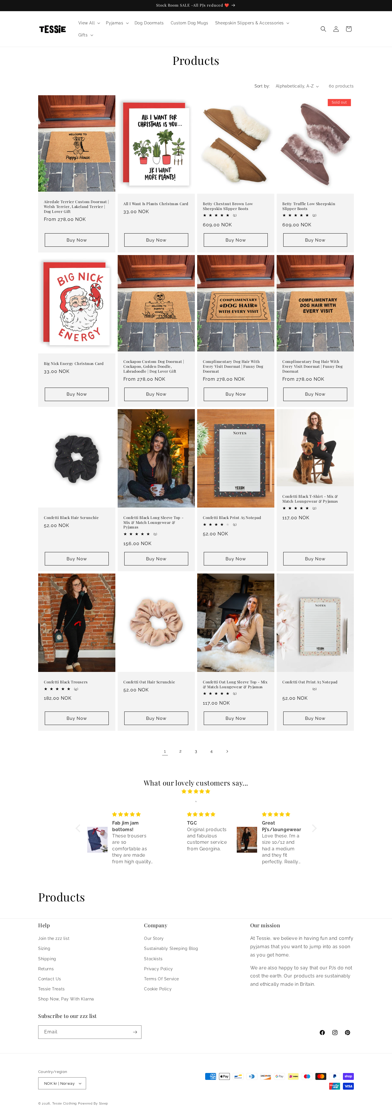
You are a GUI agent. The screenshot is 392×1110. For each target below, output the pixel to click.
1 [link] (165, 751)
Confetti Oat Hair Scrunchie (149, 681)
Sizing (44, 948)
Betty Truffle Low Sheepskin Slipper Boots (308, 206)
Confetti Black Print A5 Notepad (232, 517)
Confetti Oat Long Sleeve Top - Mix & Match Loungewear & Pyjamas (235, 684)
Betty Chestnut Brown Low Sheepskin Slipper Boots (228, 206)
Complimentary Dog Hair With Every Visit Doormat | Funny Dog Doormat (233, 366)
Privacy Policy (158, 969)
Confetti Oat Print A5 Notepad (309, 681)
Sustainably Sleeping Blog (171, 948)
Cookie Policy (158, 989)
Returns (46, 969)
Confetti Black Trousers (66, 681)
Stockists (153, 958)
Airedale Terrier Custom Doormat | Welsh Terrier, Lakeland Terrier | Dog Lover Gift (76, 207)
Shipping (47, 958)
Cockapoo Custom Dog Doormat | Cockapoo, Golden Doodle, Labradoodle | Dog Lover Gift (153, 366)
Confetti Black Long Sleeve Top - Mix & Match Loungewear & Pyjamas (153, 522)
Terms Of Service (161, 979)
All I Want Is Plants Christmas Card (156, 203)
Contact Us (49, 979)
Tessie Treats (51, 989)
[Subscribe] (135, 1032)
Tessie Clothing (64, 1103)
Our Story (154, 938)
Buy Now (77, 240)
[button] (89, 23)
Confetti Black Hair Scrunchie (71, 517)
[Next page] (227, 751)
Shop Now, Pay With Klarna (66, 999)
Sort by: (262, 86)
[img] (196, 791)
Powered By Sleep (93, 1103)
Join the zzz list (53, 938)
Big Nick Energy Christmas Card (74, 363)
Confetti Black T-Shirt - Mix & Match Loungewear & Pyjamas (310, 499)
